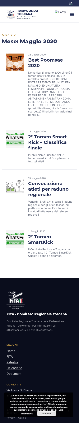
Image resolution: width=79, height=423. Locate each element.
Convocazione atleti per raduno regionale (48, 189)
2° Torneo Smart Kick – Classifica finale (47, 142)
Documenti (14, 374)
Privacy (11, 417)
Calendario (14, 368)
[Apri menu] (71, 14)
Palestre (12, 362)
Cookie (22, 417)
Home (11, 351)
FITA (10, 356)
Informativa (27, 413)
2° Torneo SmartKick (40, 239)
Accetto (46, 413)
